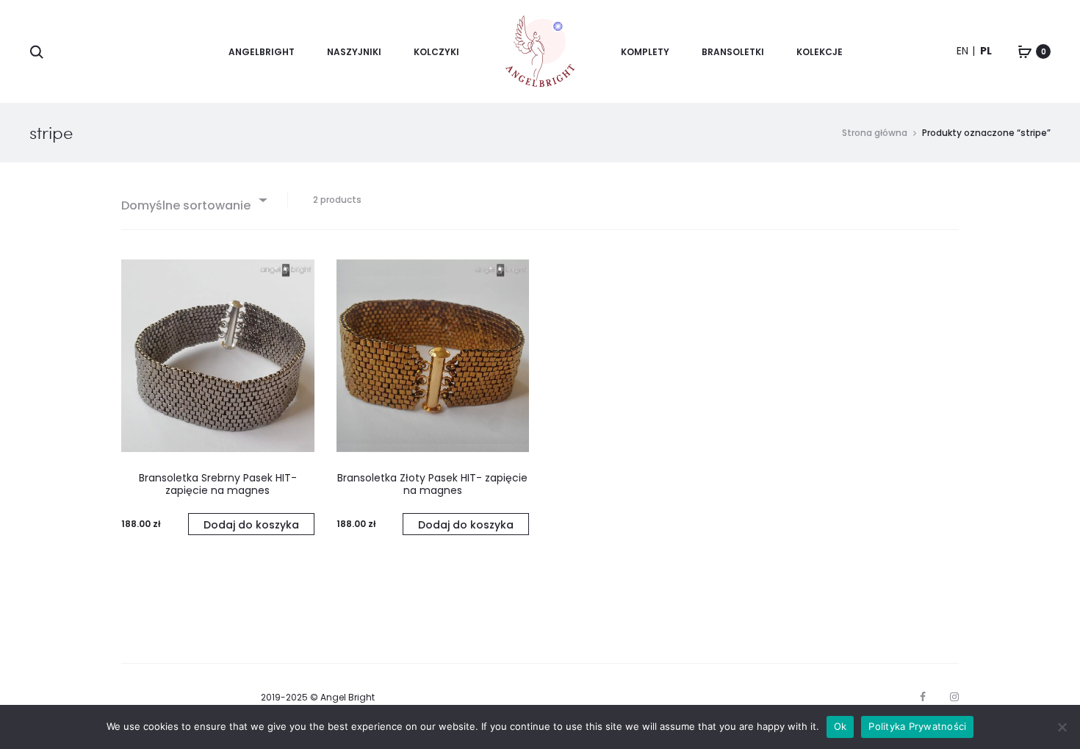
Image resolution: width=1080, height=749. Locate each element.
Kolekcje (819, 52)
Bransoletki (733, 52)
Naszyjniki (354, 52)
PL (986, 50)
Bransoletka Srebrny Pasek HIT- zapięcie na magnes (218, 484)
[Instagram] (954, 697)
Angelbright (261, 52)
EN (962, 50)
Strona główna (874, 132)
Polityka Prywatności (917, 726)
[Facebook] (923, 697)
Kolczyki (436, 52)
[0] (1025, 51)
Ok (840, 726)
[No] (1061, 727)
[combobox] (193, 199)
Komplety (645, 52)
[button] (251, 524)
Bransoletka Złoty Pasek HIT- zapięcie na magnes (432, 484)
